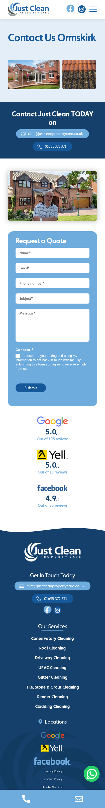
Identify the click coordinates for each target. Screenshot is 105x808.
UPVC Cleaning (52, 667)
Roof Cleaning (52, 648)
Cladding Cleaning (52, 706)
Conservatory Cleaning (52, 638)
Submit (30, 387)
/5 (52, 433)
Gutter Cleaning (53, 677)
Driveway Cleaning (52, 657)
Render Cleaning (52, 696)
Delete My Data (52, 787)
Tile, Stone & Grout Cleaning (52, 687)
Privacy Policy (53, 771)
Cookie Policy (53, 779)
